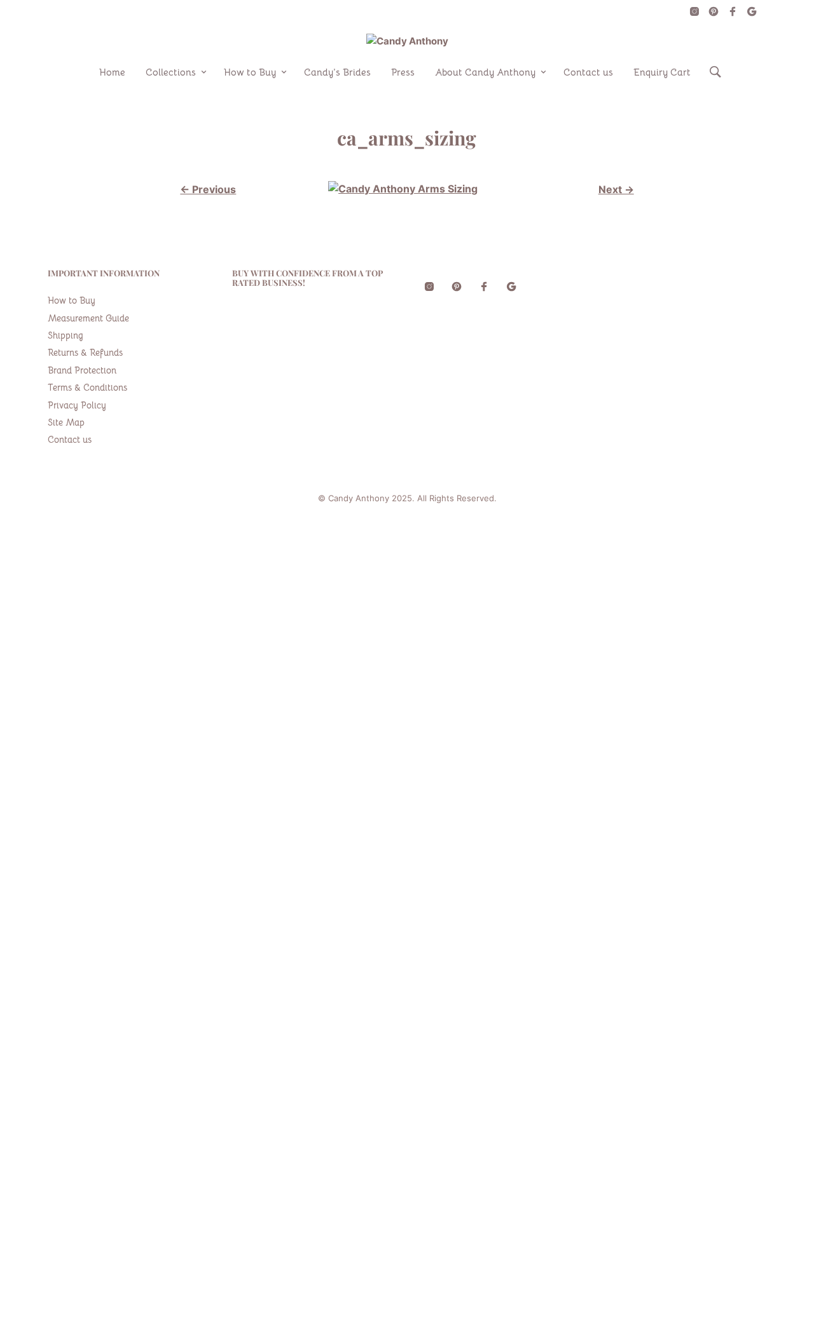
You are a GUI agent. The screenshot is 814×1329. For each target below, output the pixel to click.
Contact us (588, 72)
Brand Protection (82, 370)
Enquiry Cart (662, 72)
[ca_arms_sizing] (403, 188)
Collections (171, 72)
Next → (616, 189)
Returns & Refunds (85, 352)
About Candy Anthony (485, 72)
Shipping (65, 335)
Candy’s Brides (337, 72)
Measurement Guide (88, 318)
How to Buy (250, 72)
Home (112, 72)
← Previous (208, 189)
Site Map (66, 422)
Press (403, 72)
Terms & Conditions (87, 387)
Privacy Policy (77, 405)
